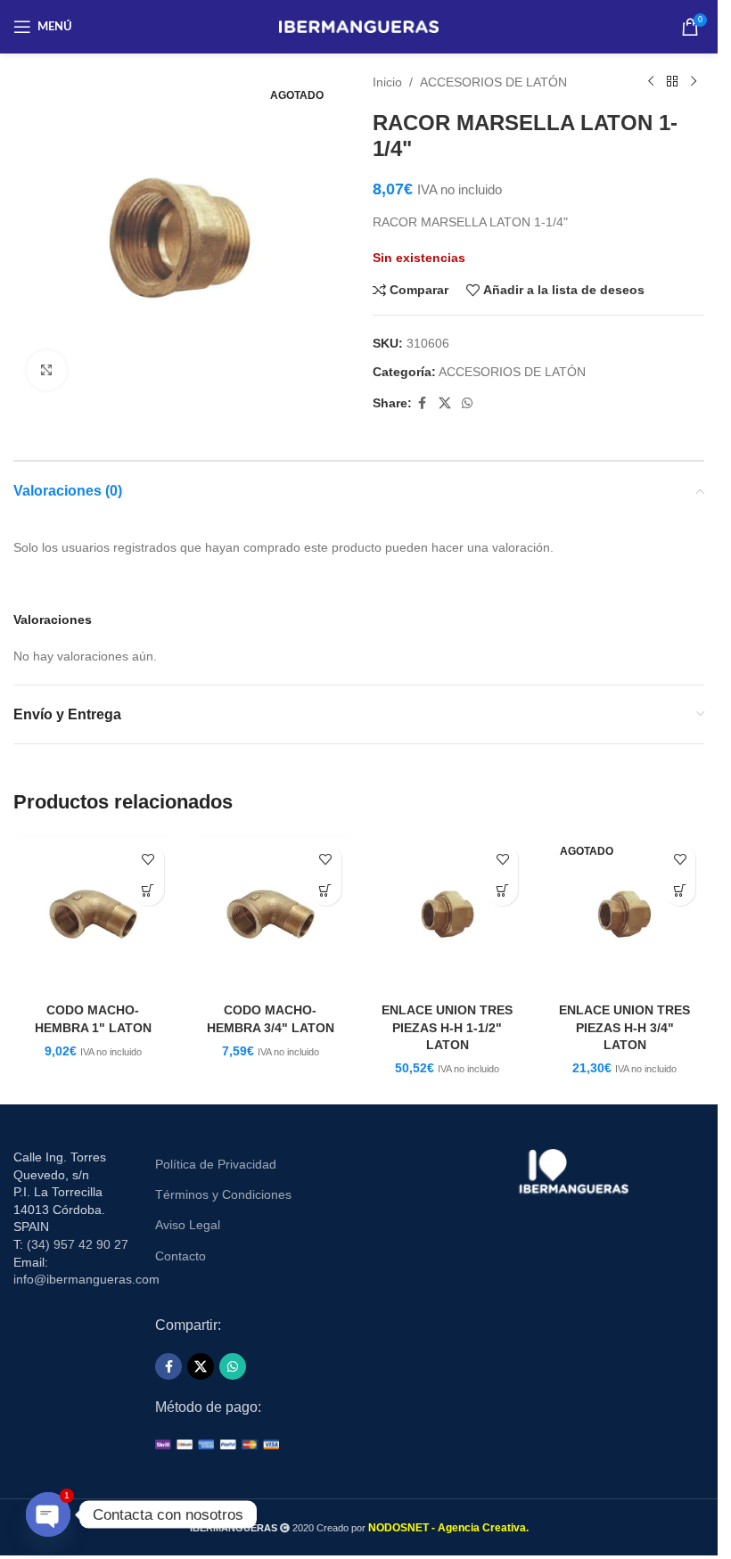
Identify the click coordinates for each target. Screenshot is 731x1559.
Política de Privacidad (215, 1164)
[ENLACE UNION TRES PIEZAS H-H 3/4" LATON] (624, 914)
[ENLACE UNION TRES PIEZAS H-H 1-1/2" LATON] (448, 914)
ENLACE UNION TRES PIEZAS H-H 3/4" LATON (624, 1027)
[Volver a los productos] (672, 82)
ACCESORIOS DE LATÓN (493, 82)
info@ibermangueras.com (86, 1279)
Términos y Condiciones (223, 1194)
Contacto (180, 1256)
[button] (148, 890)
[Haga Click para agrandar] (47, 370)
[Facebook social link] (422, 403)
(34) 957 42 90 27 (77, 1244)
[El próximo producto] (693, 82)
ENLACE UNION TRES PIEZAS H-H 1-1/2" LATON (447, 1027)
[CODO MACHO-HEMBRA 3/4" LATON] (270, 914)
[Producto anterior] (650, 82)
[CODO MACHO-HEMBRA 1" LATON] (93, 914)
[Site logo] (359, 26)
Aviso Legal (187, 1225)
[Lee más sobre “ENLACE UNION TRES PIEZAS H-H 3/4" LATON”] (679, 890)
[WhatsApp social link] (467, 403)
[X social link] (444, 403)
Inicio (387, 82)
